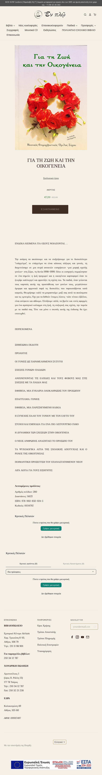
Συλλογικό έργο (51, 178)
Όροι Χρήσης (43, 625)
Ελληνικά (58, 742)
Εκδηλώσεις (49, 30)
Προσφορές (87, 25)
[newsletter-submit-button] (95, 627)
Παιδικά (71, 25)
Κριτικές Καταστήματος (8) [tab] (73, 563)
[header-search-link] (84, 14)
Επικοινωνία (13, 34)
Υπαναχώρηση (44, 651)
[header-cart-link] (93, 14)
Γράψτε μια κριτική (51, 528)
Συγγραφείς (13, 30)
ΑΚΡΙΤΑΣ (51, 190)
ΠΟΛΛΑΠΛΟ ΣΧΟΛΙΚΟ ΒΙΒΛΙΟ (78, 30)
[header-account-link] (88, 14)
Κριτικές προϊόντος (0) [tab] (28, 563)
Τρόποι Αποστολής (46, 631)
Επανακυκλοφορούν (52, 25)
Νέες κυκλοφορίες (28, 25)
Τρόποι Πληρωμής (46, 638)
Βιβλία (9, 25)
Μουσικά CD (31, 30)
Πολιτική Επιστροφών (48, 644)
